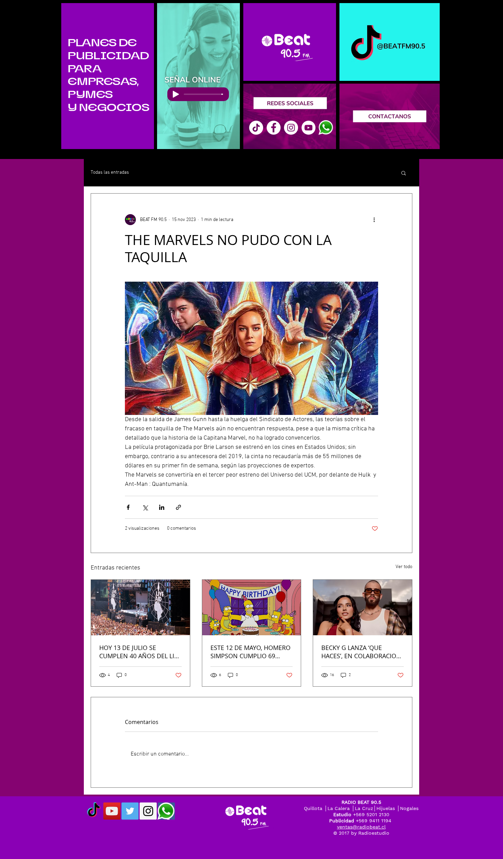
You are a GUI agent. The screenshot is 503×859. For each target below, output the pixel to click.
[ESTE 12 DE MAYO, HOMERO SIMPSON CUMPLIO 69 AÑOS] (251, 607)
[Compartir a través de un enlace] (178, 507)
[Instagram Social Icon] (148, 811)
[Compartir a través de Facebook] (128, 507)
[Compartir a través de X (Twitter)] (145, 507)
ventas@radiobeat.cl (361, 827)
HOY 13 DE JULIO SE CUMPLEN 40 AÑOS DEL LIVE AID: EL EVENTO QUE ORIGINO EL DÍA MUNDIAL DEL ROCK (140, 651)
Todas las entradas (110, 172)
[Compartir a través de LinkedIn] (161, 507)
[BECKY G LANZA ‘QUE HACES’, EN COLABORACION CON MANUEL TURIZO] (362, 607)
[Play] (176, 94)
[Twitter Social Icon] (130, 811)
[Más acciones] (374, 220)
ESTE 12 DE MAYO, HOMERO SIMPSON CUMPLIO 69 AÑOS (250, 651)
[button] (403, 172)
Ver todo (404, 567)
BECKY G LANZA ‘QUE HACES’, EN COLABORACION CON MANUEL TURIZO (361, 651)
